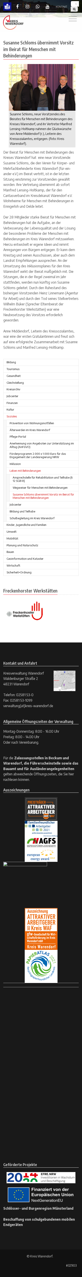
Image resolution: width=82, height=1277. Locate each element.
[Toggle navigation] (72, 19)
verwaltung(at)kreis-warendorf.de (28, 706)
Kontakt (61, 6)
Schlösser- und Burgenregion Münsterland (38, 1208)
